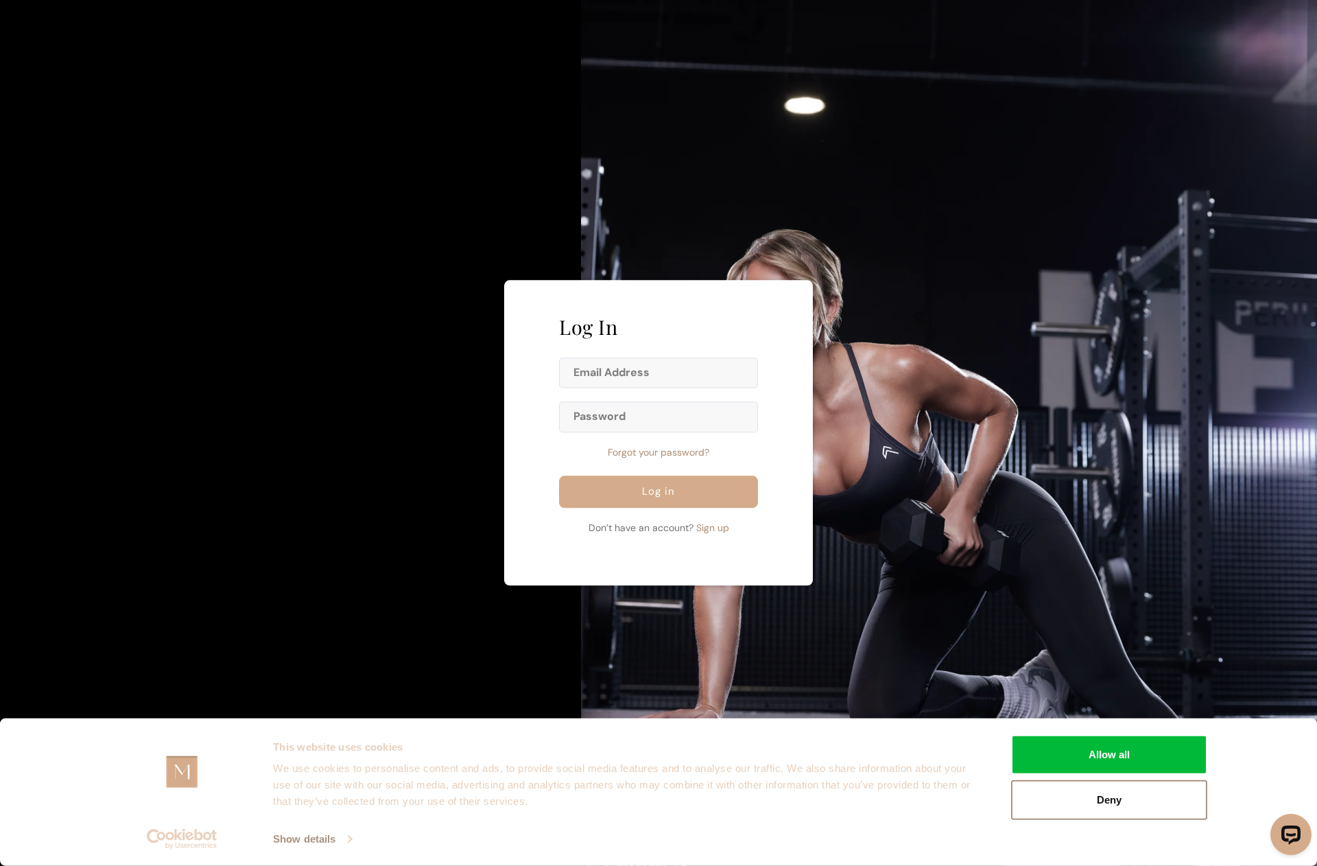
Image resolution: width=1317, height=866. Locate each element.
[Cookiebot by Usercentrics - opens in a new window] (182, 839)
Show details (304, 839)
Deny (1109, 799)
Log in (658, 492)
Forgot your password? (658, 453)
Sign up (712, 528)
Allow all (1109, 754)
